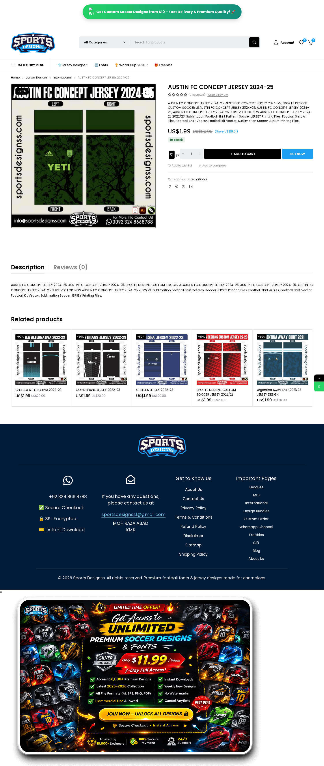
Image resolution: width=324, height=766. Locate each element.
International (63, 77)
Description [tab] (28, 267)
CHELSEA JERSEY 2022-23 (154, 390)
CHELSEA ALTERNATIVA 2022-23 (38, 390)
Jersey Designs (37, 77)
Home (15, 77)
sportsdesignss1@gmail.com (133, 514)
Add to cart (244, 154)
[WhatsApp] (319, 387)
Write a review (217, 95)
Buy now (297, 154)
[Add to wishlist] (180, 166)
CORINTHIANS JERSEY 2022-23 (98, 390)
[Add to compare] (212, 166)
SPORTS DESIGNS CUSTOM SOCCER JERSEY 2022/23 (216, 392)
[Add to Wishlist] (172, 155)
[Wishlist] (301, 42)
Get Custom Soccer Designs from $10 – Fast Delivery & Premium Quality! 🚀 (165, 11)
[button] (147, 92)
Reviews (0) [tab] (70, 267)
